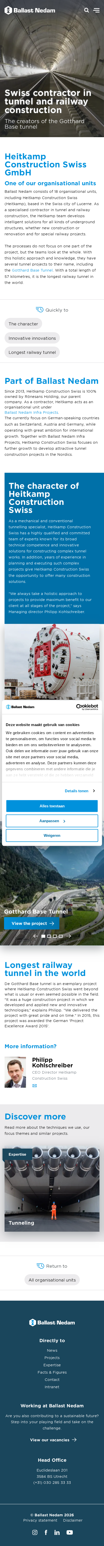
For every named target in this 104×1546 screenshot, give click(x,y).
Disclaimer (73, 1520)
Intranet (52, 1387)
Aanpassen (49, 821)
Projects (52, 1357)
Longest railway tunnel (32, 352)
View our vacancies (49, 1439)
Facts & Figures (52, 1372)
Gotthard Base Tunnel (32, 270)
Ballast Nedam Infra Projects (31, 412)
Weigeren (52, 835)
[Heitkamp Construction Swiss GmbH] (27, 10)
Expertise (52, 1365)
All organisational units (52, 1279)
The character (23, 323)
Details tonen (76, 791)
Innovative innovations (32, 338)
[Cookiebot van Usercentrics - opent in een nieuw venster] (76, 707)
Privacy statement (40, 1520)
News (52, 1350)
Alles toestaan (52, 806)
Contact (52, 1379)
